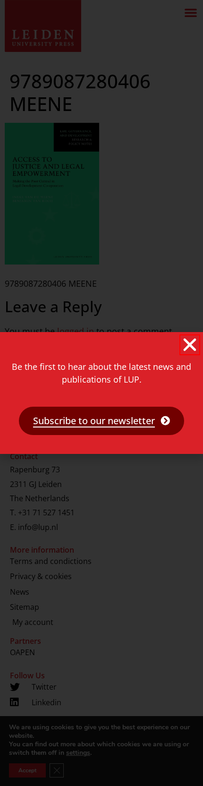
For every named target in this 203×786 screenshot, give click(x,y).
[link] (101, 421)
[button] (190, 345)
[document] (101, 393)
